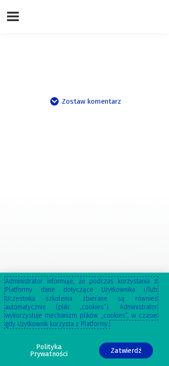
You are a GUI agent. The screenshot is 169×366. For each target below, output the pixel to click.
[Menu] (13, 16)
